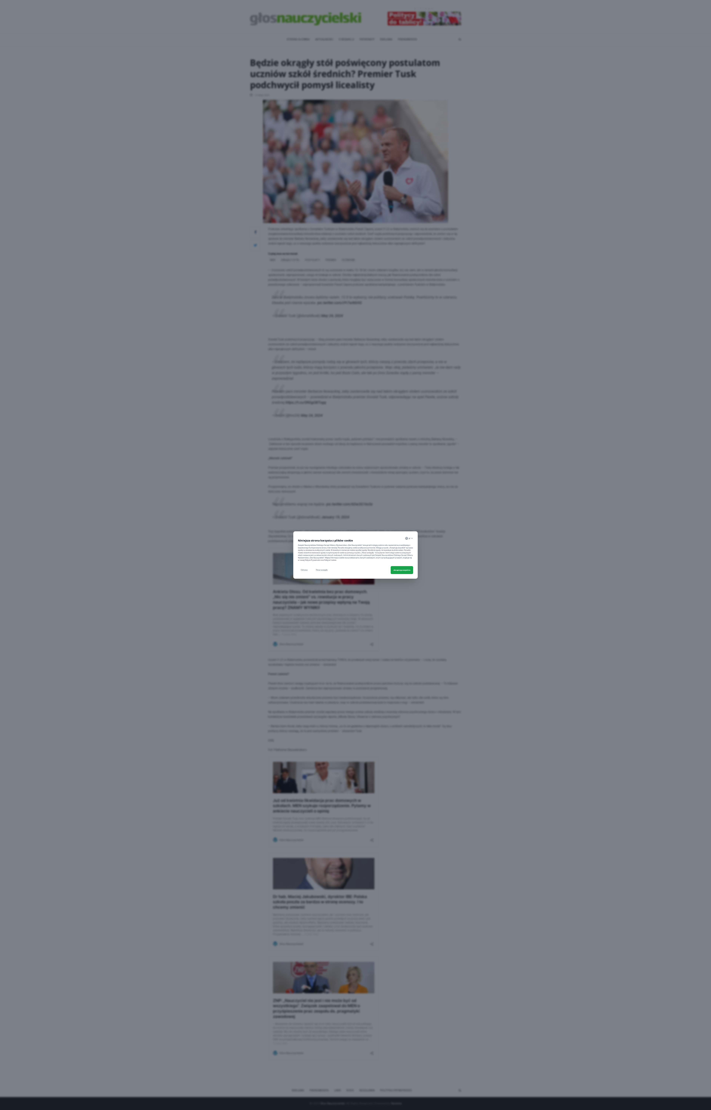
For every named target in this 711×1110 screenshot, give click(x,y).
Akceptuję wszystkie (401, 570)
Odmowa (304, 570)
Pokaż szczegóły (322, 570)
